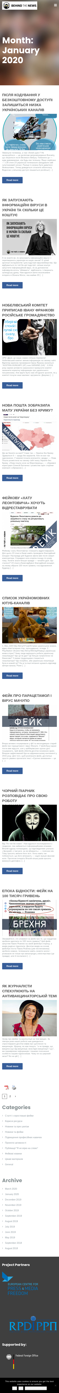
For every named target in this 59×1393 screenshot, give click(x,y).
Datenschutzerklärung (36, 1388)
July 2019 (10, 1226)
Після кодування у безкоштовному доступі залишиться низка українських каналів (27, 102)
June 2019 (10, 1232)
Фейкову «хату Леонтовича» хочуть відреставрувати (23, 503)
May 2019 (10, 1237)
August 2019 (11, 1221)
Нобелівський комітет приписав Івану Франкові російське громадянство (28, 310)
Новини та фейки (14, 1132)
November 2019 (13, 1205)
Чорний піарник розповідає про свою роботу (24, 796)
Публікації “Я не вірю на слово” (21, 1148)
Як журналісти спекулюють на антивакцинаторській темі (29, 991)
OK (14, 1388)
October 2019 (12, 1210)
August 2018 (11, 1248)
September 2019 (13, 1216)
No (21, 1388)
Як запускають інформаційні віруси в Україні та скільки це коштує (24, 207)
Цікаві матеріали (14, 1159)
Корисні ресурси (13, 1121)
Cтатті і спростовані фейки (19, 1116)
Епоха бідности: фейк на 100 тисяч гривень (27, 893)
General (9, 1164)
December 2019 (13, 1199)
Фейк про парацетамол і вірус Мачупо (27, 698)
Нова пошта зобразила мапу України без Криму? (27, 407)
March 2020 (11, 1189)
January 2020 (12, 1194)
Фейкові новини (13, 1153)
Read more (12, 180)
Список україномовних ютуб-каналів (26, 600)
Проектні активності (15, 1143)
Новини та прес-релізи (17, 1126)
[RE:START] (19, 5)
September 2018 (13, 1243)
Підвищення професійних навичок (23, 1137)
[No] (55, 1385)
